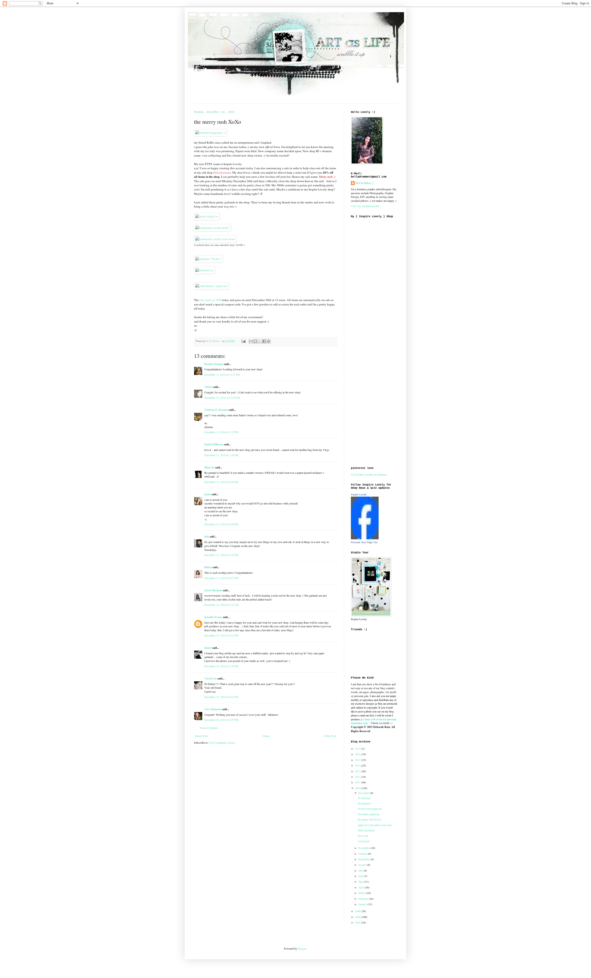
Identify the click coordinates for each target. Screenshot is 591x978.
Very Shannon (212, 709)
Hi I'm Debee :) (365, 183)
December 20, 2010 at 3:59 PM (221, 719)
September (364, 859)
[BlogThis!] (255, 341)
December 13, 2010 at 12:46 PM (222, 397)
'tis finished (364, 798)
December (364, 793)
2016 (358, 754)
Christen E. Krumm (216, 410)
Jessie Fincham (213, 590)
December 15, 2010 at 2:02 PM (221, 635)
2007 (358, 922)
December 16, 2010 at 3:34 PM (221, 666)
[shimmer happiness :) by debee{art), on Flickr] (210, 132)
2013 (358, 771)
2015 (358, 760)
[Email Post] (243, 341)
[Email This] (251, 341)
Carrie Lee (210, 678)
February (363, 898)
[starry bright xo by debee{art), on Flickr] (206, 216)
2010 (358, 788)
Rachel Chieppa (213, 364)
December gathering (369, 814)
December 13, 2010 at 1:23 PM (221, 432)
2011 (358, 782)
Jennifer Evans (213, 617)
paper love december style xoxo (375, 825)
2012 (358, 777)
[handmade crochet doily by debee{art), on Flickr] (212, 228)
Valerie (208, 387)
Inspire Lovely (359, 494)
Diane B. (209, 467)
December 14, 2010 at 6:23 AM (221, 605)
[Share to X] (259, 341)
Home (266, 736)
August (362, 864)
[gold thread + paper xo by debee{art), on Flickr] (211, 286)
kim (206, 536)
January (363, 904)
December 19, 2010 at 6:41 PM (221, 697)
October (363, 853)
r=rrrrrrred (363, 841)
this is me (363, 835)
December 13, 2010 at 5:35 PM (221, 555)
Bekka (208, 567)
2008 (358, 917)
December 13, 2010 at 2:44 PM (221, 482)
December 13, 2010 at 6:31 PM (221, 578)
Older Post (330, 736)
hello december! (366, 830)
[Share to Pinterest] (268, 341)
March (362, 893)
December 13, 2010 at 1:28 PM (221, 455)
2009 (358, 911)
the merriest (364, 803)
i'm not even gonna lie (370, 808)
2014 (358, 765)
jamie (207, 494)
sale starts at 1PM (210, 300)
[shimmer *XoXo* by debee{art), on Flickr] (208, 259)
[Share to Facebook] (264, 341)
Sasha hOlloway (213, 444)
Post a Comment (209, 728)
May (361, 881)
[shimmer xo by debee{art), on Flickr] (204, 270)
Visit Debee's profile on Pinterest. (369, 474)
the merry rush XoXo (369, 819)
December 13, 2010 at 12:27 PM (222, 374)
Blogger (302, 948)
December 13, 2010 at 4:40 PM (221, 524)
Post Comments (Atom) (222, 742)
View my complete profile (365, 206)
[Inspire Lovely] (365, 538)
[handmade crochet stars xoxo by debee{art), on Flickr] (215, 239)
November (364, 848)
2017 (358, 748)
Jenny (207, 648)
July (361, 870)
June (361, 876)
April (361, 887)
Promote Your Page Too (364, 542)
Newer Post (201, 736)
